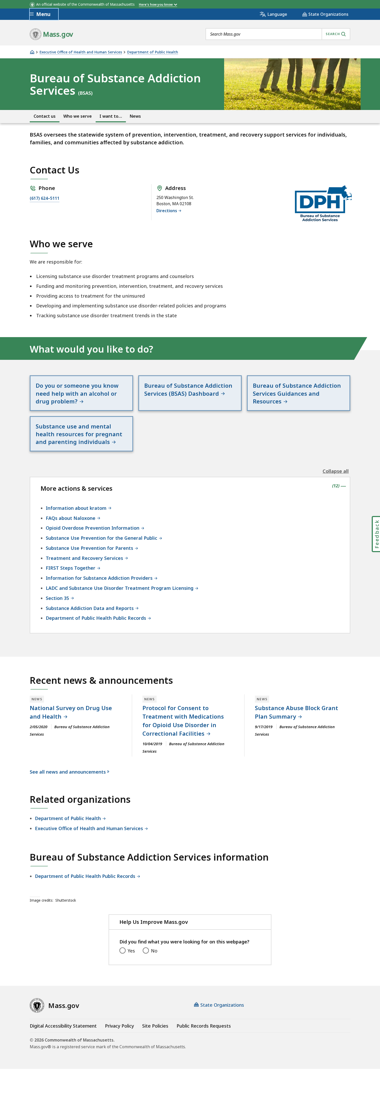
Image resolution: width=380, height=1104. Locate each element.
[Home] (32, 52)
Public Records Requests (204, 1026)
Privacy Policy (119, 1026)
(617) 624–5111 (44, 198)
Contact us (45, 116)
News (135, 116)
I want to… (111, 116)
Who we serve (77, 116)
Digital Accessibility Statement (63, 1026)
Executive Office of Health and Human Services (81, 52)
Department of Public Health (152, 52)
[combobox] (278, 34)
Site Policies (155, 1026)
